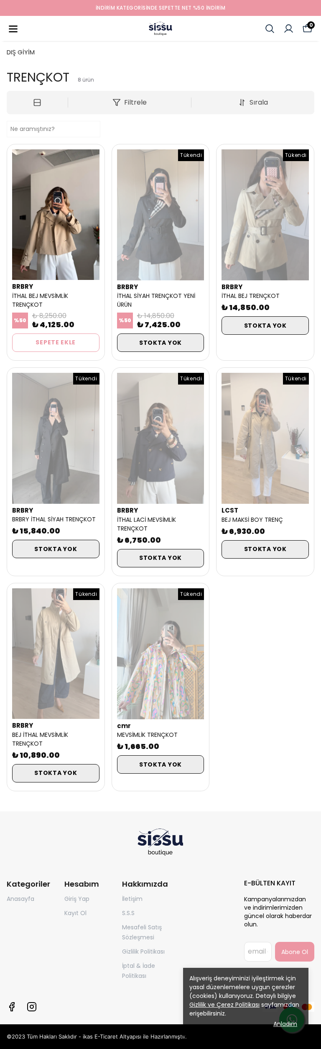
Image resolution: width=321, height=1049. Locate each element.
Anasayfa (20, 899)
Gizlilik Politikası (143, 951)
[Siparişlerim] (288, 28)
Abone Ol (294, 952)
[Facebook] (12, 1007)
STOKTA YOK (160, 343)
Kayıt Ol (75, 913)
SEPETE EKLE (56, 342)
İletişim (132, 899)
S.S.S (128, 913)
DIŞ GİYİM (21, 52)
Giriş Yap (76, 899)
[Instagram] (32, 1007)
